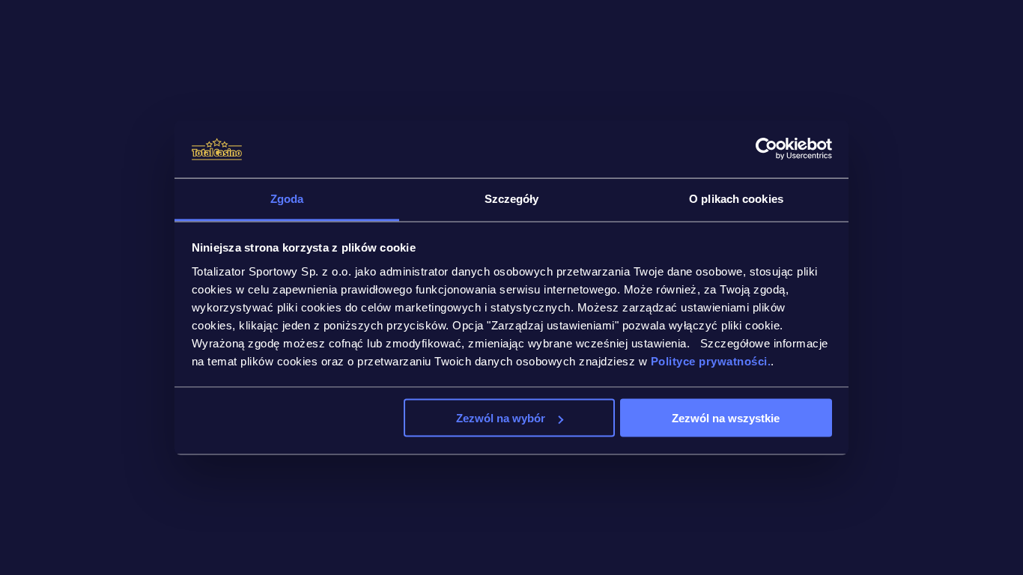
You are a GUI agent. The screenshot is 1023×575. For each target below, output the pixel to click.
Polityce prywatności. (711, 360)
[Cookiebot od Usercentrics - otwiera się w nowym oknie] (766, 149)
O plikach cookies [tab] (736, 198)
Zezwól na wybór (500, 418)
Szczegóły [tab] (512, 198)
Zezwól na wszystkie (726, 418)
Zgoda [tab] (287, 198)
